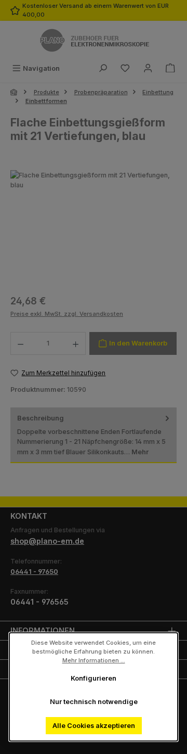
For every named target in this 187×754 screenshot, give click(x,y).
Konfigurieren (93, 678)
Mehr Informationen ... (93, 659)
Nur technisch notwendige (94, 702)
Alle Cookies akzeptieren (93, 726)
